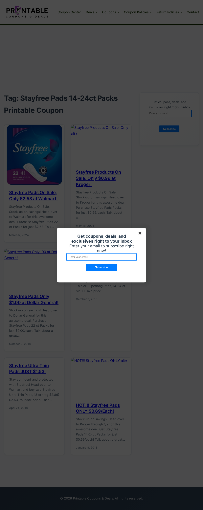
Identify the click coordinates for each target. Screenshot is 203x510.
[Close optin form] (140, 234)
